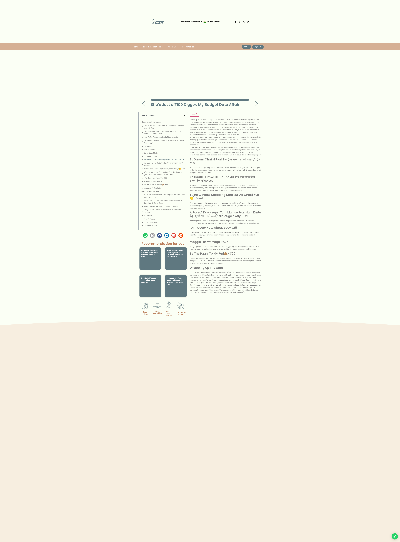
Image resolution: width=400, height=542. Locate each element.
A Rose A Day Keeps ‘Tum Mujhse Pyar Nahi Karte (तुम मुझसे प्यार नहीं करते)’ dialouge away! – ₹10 (163, 173)
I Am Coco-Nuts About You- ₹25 (155, 178)
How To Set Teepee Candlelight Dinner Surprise (161, 137)
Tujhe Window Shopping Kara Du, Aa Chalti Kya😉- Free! (164, 169)
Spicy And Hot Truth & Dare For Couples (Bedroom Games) (162, 211)
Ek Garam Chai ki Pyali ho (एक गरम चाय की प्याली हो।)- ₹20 (164, 160)
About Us (172, 46)
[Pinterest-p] (248, 22)
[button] (185, 115)
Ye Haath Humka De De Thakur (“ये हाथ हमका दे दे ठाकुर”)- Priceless (164, 164)
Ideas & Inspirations (151, 46)
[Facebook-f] (235, 22)
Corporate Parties (150, 156)
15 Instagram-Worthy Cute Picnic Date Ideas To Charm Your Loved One (164, 141)
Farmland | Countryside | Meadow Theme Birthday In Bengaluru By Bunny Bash (163, 202)
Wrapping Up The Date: (152, 188)
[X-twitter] (244, 22)
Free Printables (187, 46)
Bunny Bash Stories (151, 153)
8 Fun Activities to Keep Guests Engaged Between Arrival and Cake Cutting (164, 196)
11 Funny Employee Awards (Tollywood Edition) (161, 206)
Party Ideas (148, 146)
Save (194, 114)
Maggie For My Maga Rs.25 (154, 181)
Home (135, 46)
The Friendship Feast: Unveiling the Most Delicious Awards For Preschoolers (162, 132)
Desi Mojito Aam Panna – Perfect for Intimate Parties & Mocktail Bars (164, 126)
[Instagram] (239, 22)
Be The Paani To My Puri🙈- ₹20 (156, 185)
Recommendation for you (151, 122)
